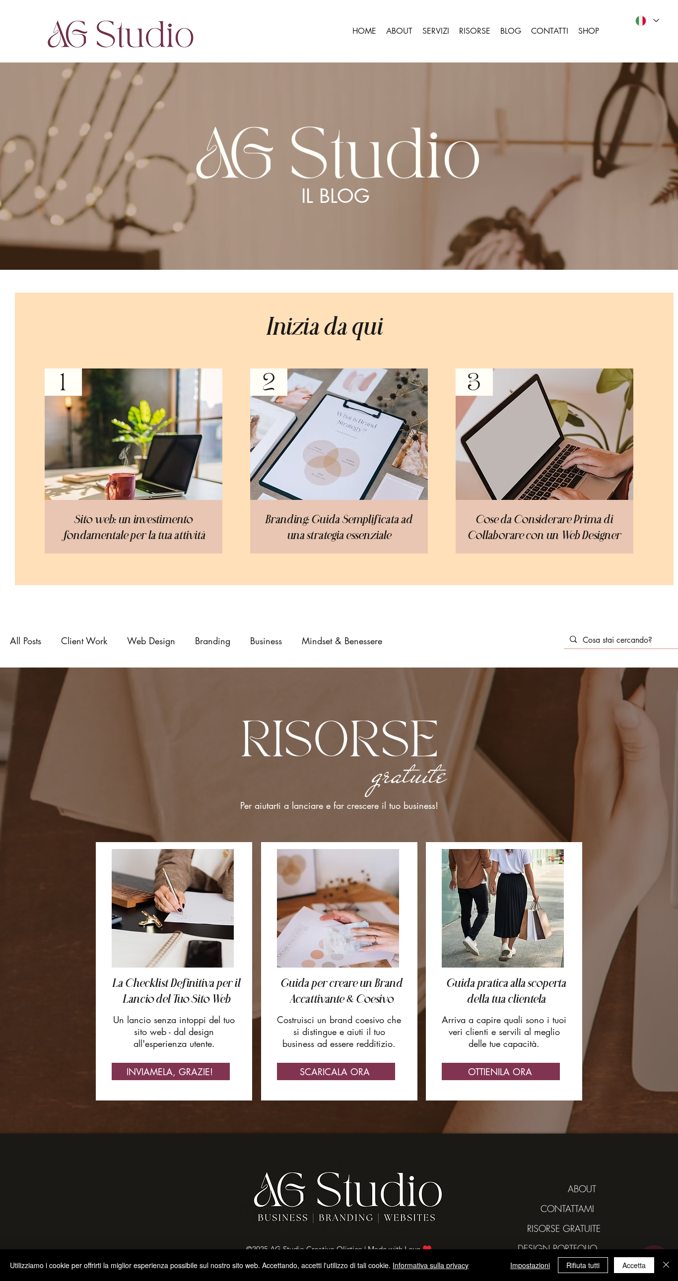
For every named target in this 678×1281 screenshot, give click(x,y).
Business (266, 641)
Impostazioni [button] (530, 1265)
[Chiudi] (666, 1265)
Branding (212, 641)
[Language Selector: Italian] (646, 20)
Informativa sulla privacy (431, 1265)
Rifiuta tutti (583, 1265)
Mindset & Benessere (342, 641)
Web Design (151, 641)
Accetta (634, 1265)
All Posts (25, 641)
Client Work (84, 641)
